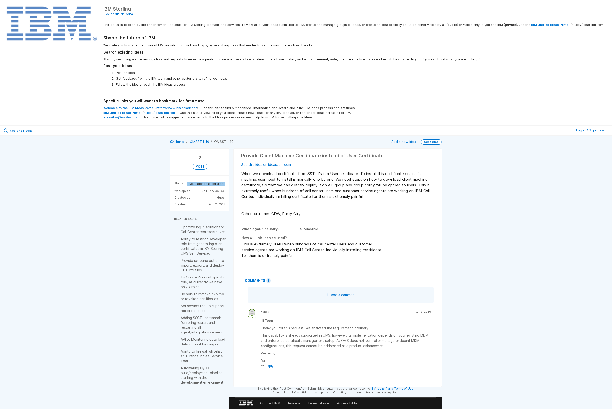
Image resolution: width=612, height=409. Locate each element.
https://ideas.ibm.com (160, 113)
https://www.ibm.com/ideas (176, 108)
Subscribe (431, 142)
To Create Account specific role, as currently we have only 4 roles (203, 282)
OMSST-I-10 (199, 142)
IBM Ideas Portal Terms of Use (392, 388)
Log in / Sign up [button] (589, 130)
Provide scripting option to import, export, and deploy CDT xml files (202, 265)
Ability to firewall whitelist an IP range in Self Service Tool (202, 356)
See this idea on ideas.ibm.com (266, 165)
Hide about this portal (118, 14)
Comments (257, 280)
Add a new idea (403, 142)
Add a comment (343, 295)
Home (179, 142)
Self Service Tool (213, 191)
